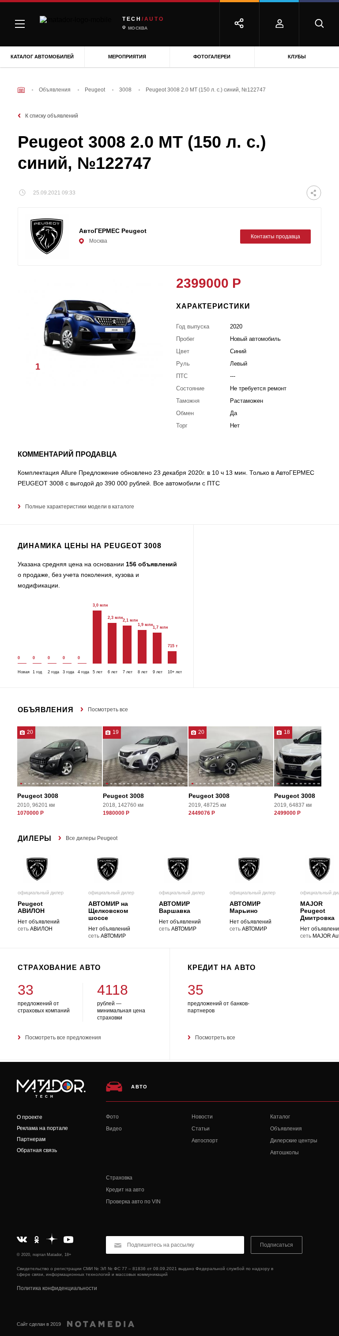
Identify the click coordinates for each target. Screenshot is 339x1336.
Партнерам (31, 1139)
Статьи (201, 1128)
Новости (202, 1116)
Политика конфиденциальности (57, 1288)
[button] (143, 369)
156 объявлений (151, 564)
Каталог (280, 1116)
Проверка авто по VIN (133, 1201)
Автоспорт (205, 1140)
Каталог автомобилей (42, 56)
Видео (114, 1128)
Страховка (119, 1177)
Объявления (286, 1128)
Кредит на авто (125, 1189)
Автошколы (284, 1152)
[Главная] (21, 90)
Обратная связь (37, 1150)
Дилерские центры (293, 1140)
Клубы (297, 56)
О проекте (29, 1117)
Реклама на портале (42, 1128)
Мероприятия (127, 56)
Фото (112, 1116)
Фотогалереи (211, 56)
